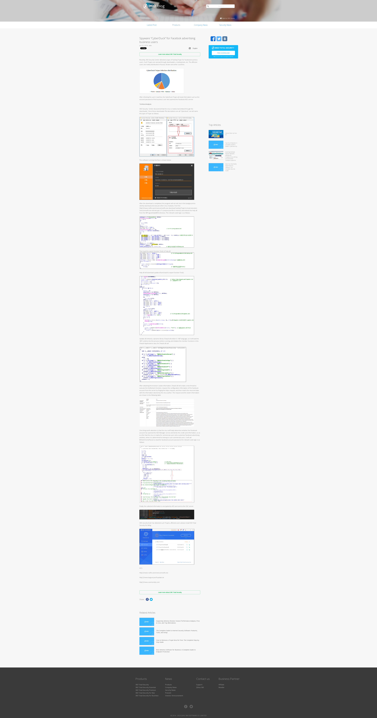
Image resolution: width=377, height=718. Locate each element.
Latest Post (152, 25)
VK (224, 38)
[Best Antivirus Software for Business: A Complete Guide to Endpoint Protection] (146, 651)
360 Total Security (142, 685)
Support (199, 685)
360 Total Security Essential (145, 687)
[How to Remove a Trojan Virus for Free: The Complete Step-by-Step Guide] (146, 641)
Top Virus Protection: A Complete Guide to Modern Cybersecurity (231, 144)
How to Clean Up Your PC (231, 134)
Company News (201, 25)
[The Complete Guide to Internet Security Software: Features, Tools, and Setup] (146, 631)
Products (176, 25)
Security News (225, 25)
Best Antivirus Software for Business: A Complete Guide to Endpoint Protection (176, 651)
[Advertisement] (223, 91)
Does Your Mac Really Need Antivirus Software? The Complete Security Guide (231, 167)
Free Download (223, 53)
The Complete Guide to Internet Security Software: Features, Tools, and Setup (176, 631)
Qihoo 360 (200, 687)
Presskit (168, 693)
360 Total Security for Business (146, 696)
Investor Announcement (174, 696)
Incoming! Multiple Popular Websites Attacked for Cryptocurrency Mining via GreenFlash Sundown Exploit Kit (231, 156)
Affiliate (221, 685)
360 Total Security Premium (145, 690)
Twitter (218, 38)
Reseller (221, 687)
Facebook (213, 38)
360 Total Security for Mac (145, 693)
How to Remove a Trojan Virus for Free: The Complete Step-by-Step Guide (178, 641)
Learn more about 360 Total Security (170, 54)
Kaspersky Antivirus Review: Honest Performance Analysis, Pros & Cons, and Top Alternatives (178, 622)
